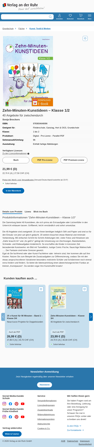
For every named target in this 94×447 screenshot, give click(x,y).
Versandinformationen (47, 401)
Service (41, 396)
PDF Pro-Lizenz (45, 160)
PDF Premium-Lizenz (74, 160)
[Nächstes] (91, 317)
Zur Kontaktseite (74, 430)
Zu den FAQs (73, 426)
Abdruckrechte (43, 424)
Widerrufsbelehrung (46, 415)
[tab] (12, 212)
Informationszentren (46, 419)
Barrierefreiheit (85, 444)
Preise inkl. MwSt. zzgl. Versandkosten (18, 180)
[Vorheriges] (3, 317)
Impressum (85, 441)
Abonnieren (45, 385)
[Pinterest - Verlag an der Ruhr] (16, 403)
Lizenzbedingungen (46, 405)
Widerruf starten (12, 434)
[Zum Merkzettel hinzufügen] (85, 38)
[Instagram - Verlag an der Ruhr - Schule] (4, 403)
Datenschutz (72, 441)
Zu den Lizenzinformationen (14, 153)
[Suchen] (50, 16)
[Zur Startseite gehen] (23, 7)
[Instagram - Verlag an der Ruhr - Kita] (4, 417)
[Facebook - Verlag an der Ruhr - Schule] (10, 403)
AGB (63, 441)
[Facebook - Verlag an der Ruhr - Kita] (10, 417)
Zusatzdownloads (45, 410)
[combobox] (24, 16)
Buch (15, 160)
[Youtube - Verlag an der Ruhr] (22, 403)
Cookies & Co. (43, 428)
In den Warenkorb (13, 191)
